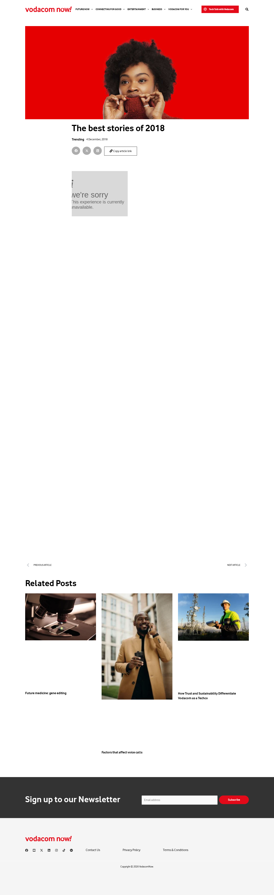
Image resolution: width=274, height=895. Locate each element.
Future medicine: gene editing (45, 693)
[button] (220, 9)
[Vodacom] (71, 850)
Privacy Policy (131, 850)
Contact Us (93, 850)
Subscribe (234, 799)
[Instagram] (56, 850)
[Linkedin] (49, 850)
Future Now (82, 9)
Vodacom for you (178, 9)
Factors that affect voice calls (122, 752)
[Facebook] (26, 850)
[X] (41, 850)
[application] (91, 9)
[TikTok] (63, 850)
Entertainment (136, 9)
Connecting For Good (108, 9)
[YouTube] (34, 850)
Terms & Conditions (175, 850)
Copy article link (122, 151)
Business (157, 9)
